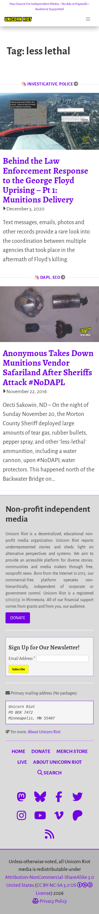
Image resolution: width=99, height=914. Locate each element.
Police (66, 84)
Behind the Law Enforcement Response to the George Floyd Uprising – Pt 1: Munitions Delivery (45, 180)
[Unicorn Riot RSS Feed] (49, 834)
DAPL (45, 277)
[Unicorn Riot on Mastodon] (21, 796)
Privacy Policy (53, 901)
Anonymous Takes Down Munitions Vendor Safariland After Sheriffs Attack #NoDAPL (48, 367)
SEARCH (52, 773)
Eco (56, 277)
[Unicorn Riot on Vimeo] (59, 815)
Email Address (22, 658)
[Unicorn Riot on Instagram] (21, 815)
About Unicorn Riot (44, 732)
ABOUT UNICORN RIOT (57, 762)
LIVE (22, 762)
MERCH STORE (72, 751)
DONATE (17, 618)
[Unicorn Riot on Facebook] (59, 796)
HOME (18, 751)
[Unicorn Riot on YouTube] (40, 815)
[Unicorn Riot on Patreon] (77, 815)
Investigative (42, 84)
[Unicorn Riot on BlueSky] (40, 796)
